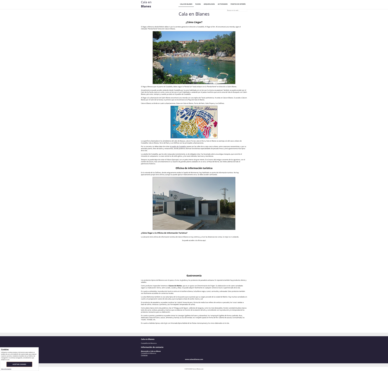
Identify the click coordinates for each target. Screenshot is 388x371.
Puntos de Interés (238, 4)
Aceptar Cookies (19, 364)
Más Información (6, 369)
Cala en (146, 4)
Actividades (223, 4)
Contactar (144, 355)
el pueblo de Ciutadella (178, 146)
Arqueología (209, 4)
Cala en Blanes (186, 4)
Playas (198, 4)
